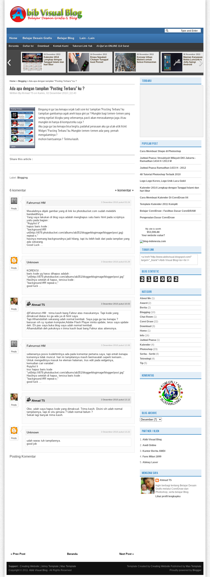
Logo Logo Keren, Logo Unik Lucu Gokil (163, 181)
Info (142, 335)
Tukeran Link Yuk (82, 46)
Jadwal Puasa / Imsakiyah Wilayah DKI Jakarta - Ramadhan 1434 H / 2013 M (168, 160)
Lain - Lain (87, 38)
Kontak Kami (60, 46)
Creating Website (29, 566)
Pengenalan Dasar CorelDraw (157, 217)
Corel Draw (146, 321)
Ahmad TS (38, 304)
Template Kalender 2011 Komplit (159, 204)
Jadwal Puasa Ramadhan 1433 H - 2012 (163, 167)
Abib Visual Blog (152, 439)
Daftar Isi (28, 46)
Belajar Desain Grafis (37, 38)
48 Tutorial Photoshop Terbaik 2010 (160, 174)
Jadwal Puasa (148, 340)
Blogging (22, 81)
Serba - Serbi (147, 354)
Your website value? (153, 235)
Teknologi (145, 358)
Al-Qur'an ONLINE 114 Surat (112, 46)
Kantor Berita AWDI (154, 451)
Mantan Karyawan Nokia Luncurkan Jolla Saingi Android (193, 61)
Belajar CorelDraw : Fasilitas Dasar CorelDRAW (168, 211)
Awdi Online (149, 445)
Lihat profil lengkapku (167, 496)
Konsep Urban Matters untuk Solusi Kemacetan (146, 59)
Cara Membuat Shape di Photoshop (160, 151)
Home (13, 38)
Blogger (197, 570)
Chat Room (146, 316)
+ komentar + (124, 190)
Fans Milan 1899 (152, 456)
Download (43, 46)
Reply (14, 208)
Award (143, 303)
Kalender (145, 344)
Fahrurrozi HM (36, 202)
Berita (143, 307)
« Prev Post (18, 553)
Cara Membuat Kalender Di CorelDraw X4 (164, 197)
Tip (141, 363)
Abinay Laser (150, 462)
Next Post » (126, 553)
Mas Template (68, 566)
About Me (145, 298)
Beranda (14, 46)
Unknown (33, 262)
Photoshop (146, 349)
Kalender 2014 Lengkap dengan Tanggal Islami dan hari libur (54, 61)
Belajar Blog (65, 38)
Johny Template (50, 566)
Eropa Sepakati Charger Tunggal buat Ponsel (99, 59)
